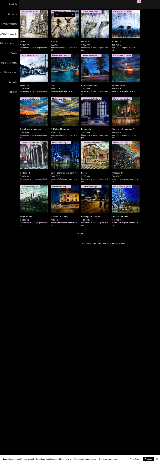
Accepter (148, 459)
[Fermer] (157, 459)
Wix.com (122, 243)
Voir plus (80, 233)
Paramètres (134, 459)
